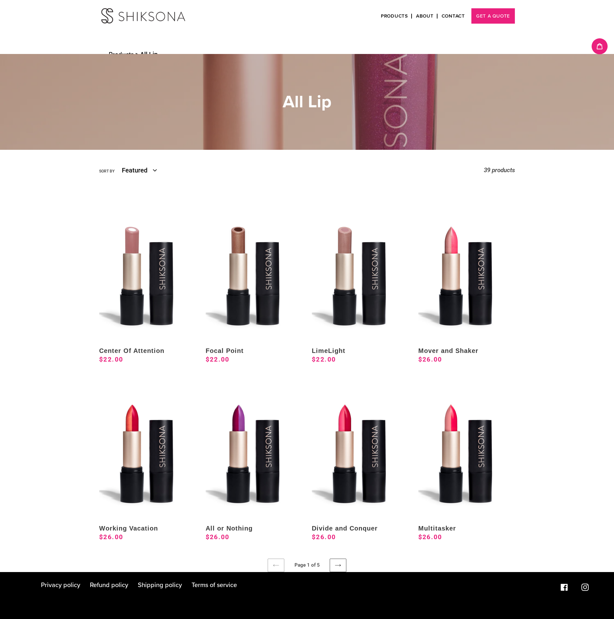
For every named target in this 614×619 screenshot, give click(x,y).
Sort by (106, 171)
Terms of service (214, 585)
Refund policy (109, 585)
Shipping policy (160, 585)
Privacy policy (60, 585)
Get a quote (493, 16)
